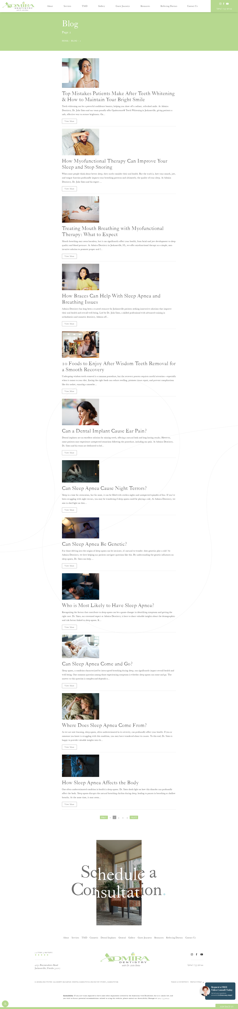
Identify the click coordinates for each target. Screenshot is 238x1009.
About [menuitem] (50, 6)
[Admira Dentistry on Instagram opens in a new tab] (220, 3)
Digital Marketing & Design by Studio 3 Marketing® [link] (95, 982)
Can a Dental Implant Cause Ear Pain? (104, 431)
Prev (104, 817)
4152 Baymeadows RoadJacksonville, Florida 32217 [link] (47, 967)
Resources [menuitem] (145, 6)
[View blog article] (80, 73)
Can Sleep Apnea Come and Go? (97, 664)
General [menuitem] (122, 938)
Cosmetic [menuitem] (94, 938)
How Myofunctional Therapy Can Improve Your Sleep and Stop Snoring (114, 164)
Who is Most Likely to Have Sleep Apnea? (108, 605)
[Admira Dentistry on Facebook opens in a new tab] (223, 3)
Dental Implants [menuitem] (108, 938)
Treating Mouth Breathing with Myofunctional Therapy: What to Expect (113, 231)
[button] (5, 1003)
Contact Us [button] (226, 1006)
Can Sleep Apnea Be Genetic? (94, 544)
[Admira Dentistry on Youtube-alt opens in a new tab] (227, 3)
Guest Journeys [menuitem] (123, 6)
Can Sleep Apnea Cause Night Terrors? (104, 488)
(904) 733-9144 (163, 998)
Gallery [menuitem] (101, 6)
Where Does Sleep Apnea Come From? (104, 725)
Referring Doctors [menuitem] (169, 6)
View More (69, 121)
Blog (74, 41)
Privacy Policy (196, 982)
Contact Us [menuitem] (192, 6)
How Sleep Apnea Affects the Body (100, 782)
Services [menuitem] (67, 6)
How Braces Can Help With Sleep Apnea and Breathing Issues (111, 299)
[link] (224, 8)
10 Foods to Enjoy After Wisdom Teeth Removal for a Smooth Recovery (119, 366)
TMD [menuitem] (85, 6)
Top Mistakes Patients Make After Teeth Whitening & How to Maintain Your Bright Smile (118, 96)
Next (134, 817)
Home (65, 41)
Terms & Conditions (180, 982)
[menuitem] (220, 4)
